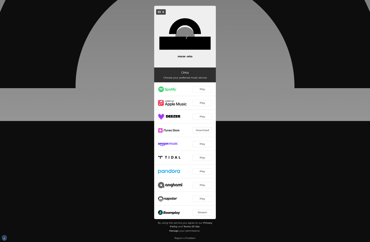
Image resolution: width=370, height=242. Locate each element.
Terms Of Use (191, 226)
